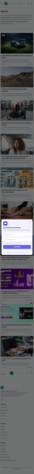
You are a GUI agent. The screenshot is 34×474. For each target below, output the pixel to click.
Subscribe (17, 247)
